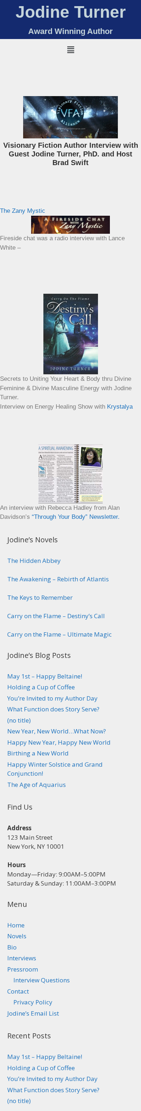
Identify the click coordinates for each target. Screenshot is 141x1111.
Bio (12, 947)
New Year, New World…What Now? (56, 731)
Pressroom (22, 969)
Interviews (21, 958)
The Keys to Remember (40, 597)
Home (16, 925)
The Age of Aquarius (36, 784)
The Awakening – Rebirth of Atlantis (58, 579)
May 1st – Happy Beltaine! (44, 676)
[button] (70, 49)
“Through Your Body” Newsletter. (76, 516)
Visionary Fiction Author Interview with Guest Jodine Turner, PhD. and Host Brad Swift (70, 154)
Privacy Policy (32, 1002)
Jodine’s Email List (33, 1013)
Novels (16, 936)
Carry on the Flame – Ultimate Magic (59, 634)
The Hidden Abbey (34, 560)
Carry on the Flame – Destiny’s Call (56, 616)
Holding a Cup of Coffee (41, 687)
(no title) (19, 720)
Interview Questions (41, 980)
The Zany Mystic (22, 210)
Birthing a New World (38, 753)
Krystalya (120, 406)
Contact (18, 991)
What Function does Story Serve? (53, 709)
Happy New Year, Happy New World (59, 742)
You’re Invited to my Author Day (52, 698)
